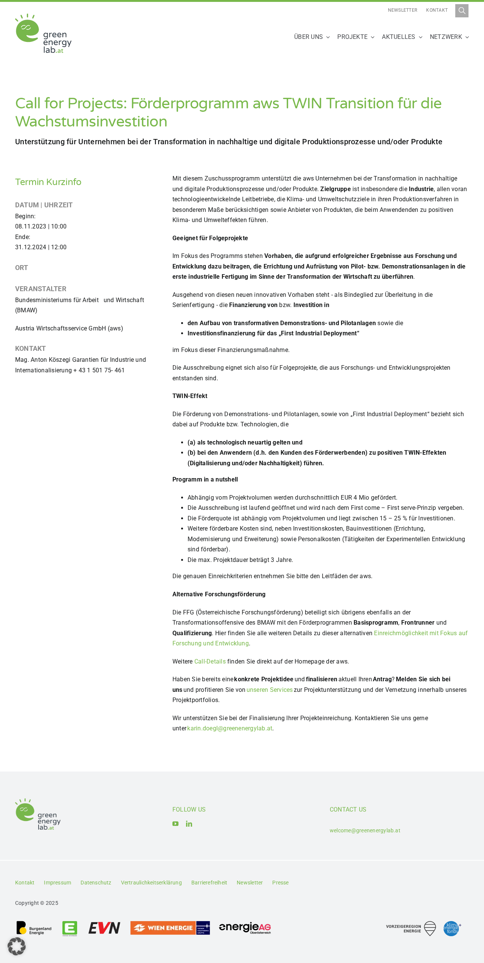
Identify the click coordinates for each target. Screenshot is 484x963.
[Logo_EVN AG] (104, 923)
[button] (16, 946)
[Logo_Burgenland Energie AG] (34, 923)
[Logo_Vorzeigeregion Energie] (411, 924)
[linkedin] (189, 824)
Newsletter (402, 10)
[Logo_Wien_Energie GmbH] (170, 923)
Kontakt (437, 10)
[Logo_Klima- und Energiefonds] (452, 924)
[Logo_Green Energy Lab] (43, 16)
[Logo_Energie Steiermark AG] (69, 923)
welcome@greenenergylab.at (365, 830)
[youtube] (175, 824)
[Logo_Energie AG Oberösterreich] (245, 923)
